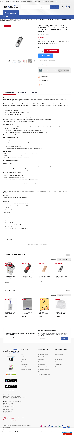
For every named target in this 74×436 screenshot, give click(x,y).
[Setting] (62, 7)
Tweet (44, 65)
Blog (22, 354)
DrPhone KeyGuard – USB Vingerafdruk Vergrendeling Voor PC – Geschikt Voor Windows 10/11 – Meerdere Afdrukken (10, 277)
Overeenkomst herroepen (44, 361)
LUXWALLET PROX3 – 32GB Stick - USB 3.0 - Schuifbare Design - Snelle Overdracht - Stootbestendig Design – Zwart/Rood (27, 277)
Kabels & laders (58, 366)
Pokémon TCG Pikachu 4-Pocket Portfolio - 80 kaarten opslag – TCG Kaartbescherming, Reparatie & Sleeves (44, 312)
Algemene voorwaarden (43, 354)
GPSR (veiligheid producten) (27, 369)
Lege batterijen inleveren (44, 374)
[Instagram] (13, 337)
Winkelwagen (66, 1)
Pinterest (46, 65)
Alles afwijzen (67, 434)
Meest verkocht (24, 364)
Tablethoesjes (58, 364)
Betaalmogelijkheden (43, 366)
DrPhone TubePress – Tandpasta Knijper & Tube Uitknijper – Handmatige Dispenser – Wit (61, 312)
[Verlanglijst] (65, 7)
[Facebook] (6, 337)
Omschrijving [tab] (9, 93)
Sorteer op (53, 259)
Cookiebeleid (41, 359)
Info (59, 1)
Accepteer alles (66, 432)
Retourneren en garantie (43, 371)
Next (69, 255)
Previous (67, 255)
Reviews (34, 93)
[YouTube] (10, 337)
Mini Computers (59, 354)
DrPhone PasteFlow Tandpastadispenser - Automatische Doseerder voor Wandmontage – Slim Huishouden (10, 312)
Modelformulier (41, 364)
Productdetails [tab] (23, 93)
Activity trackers (59, 356)
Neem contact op (25, 366)
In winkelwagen (52, 50)
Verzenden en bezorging (43, 369)
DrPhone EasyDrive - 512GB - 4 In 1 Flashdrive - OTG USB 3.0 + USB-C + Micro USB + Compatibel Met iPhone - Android (44, 277)
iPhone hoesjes (58, 359)
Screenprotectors (59, 361)
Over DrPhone (24, 359)
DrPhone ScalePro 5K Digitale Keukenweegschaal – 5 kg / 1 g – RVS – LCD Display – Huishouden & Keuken (27, 312)
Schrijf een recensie (43, 34)
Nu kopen (46, 55)
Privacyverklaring (42, 356)
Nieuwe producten (25, 361)
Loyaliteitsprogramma (26, 356)
